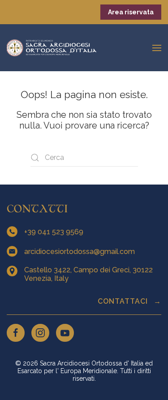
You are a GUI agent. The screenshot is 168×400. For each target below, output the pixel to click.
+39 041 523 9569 (54, 232)
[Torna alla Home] (51, 47)
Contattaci (124, 301)
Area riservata (131, 12)
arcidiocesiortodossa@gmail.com (80, 251)
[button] (156, 47)
